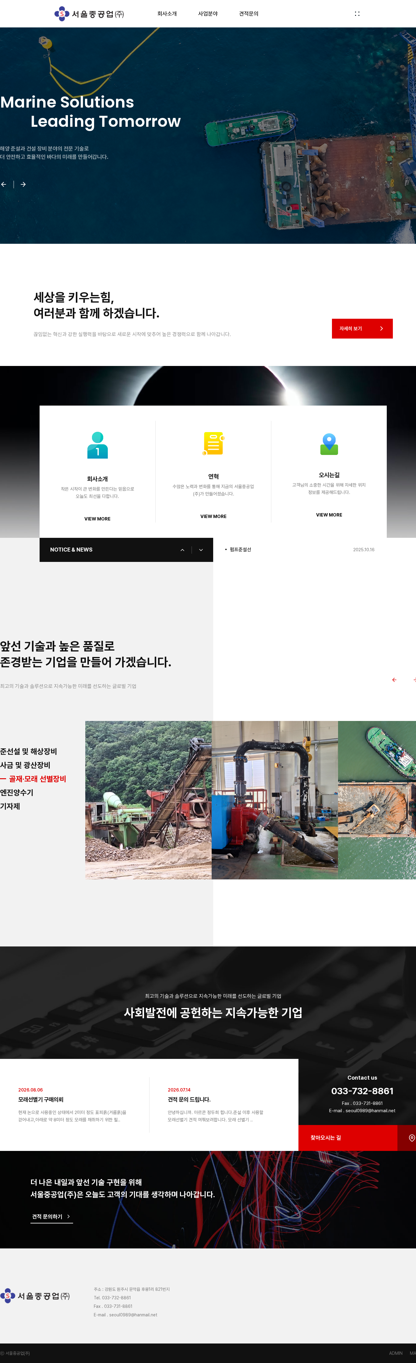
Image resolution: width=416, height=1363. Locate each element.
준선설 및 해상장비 (28, 751)
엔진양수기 (26, 792)
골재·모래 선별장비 (28, 778)
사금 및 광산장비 (25, 765)
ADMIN (396, 1353)
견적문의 (249, 13)
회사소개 (167, 13)
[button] (3, 185)
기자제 (10, 806)
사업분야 (208, 13)
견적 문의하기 (47, 1216)
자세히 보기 (351, 329)
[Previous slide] (394, 679)
